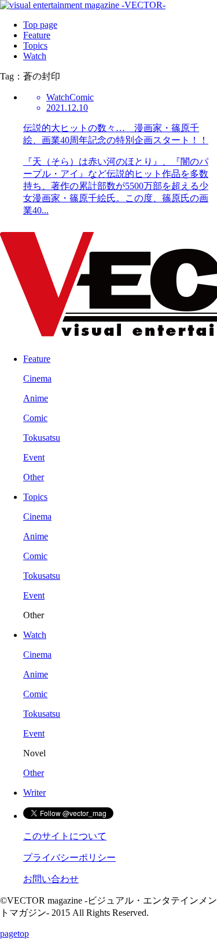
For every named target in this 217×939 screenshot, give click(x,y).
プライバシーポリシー (69, 857)
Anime (35, 398)
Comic (35, 418)
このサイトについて (64, 836)
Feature (36, 35)
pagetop (14, 933)
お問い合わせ (51, 879)
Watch (34, 56)
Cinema (37, 378)
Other (33, 477)
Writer (34, 792)
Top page (40, 25)
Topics (35, 45)
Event (34, 457)
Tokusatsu (41, 438)
